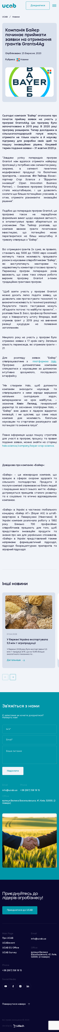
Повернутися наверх (14, 1004)
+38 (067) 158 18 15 (30, 790)
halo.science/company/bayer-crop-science (28, 446)
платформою (43, 361)
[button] (5, 677)
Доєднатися (38, 6)
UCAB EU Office (10, 948)
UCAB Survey (9, 953)
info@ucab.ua (9, 790)
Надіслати (13, 771)
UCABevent (8, 943)
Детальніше (14, 660)
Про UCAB (7, 938)
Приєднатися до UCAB (20, 910)
